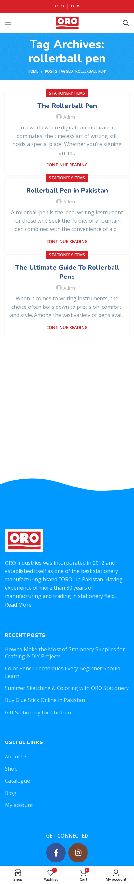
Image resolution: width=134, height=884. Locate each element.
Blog (10, 793)
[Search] (125, 22)
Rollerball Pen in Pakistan (67, 190)
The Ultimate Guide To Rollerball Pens (67, 272)
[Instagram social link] (78, 852)
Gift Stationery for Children (38, 712)
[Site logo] (67, 22)
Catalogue (17, 780)
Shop (11, 768)
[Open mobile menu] (8, 22)
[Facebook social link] (56, 852)
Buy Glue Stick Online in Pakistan (45, 700)
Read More (18, 604)
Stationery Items (67, 93)
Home (33, 71)
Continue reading (67, 165)
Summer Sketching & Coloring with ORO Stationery (67, 688)
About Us (16, 756)
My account (19, 805)
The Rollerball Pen (67, 105)
